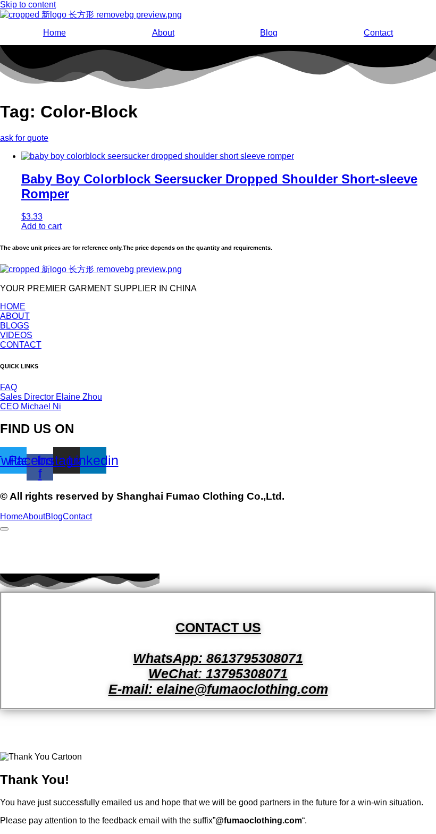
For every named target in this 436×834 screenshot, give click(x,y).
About (163, 32)
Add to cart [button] (41, 226)
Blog (269, 32)
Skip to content (28, 4)
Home (54, 32)
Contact (378, 32)
